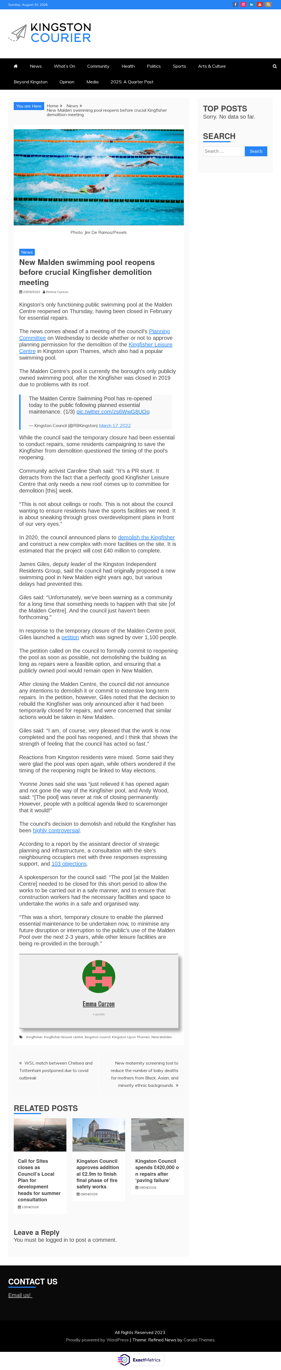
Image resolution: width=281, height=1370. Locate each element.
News (36, 66)
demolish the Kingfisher (146, 537)
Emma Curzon (99, 1003)
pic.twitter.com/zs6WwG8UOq (113, 412)
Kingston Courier (235, 4)
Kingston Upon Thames (131, 1037)
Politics (154, 66)
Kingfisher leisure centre (63, 1037)
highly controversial (56, 830)
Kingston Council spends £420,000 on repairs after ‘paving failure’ (157, 1170)
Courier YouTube (260, 4)
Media (92, 81)
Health (128, 66)
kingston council (97, 1037)
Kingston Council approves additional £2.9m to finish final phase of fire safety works (98, 1173)
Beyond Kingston (30, 81)
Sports (179, 66)
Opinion (67, 81)
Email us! (20, 1295)
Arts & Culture (212, 66)
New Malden (161, 1037)
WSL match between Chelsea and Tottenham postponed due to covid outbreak (55, 1070)
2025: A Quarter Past (132, 81)
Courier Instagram (243, 4)
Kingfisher (34, 1037)
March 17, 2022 (115, 425)
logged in (57, 1240)
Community (98, 66)
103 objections (69, 864)
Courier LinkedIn (252, 4)
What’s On (64, 66)
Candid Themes (199, 1339)
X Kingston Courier (268, 4)
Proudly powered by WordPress (98, 1339)
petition (70, 637)
